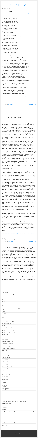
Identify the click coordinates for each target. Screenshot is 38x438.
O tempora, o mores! (25, 96)
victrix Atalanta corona (6, 366)
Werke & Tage (17, 233)
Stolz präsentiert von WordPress (13, 433)
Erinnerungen (28, 233)
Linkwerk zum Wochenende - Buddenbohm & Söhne (11, 401)
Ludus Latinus (8, 96)
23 (9, 420)
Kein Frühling (4, 385)
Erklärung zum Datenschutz (7, 309)
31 (14, 422)
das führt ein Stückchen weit (7, 330)
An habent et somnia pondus (7, 323)
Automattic (27, 433)
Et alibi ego (4, 313)
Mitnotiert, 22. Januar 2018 (11, 118)
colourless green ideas (6, 327)
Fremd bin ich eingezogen (10, 233)
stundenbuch (4, 359)
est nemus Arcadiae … (6, 336)
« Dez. (3, 425)
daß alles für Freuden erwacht (7, 332)
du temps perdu (5, 334)
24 (14, 420)
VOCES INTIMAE (19, 5)
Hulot (3, 397)
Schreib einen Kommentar (32, 13)
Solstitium (4, 382)
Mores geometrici (5, 346)
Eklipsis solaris (5, 376)
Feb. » (6, 425)
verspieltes (4, 364)
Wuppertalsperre (5, 379)
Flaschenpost (4, 339)
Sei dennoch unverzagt (6, 357)
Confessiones (4, 328)
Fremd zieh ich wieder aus (7, 343)
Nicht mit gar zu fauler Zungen (16, 96)
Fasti (3, 337)
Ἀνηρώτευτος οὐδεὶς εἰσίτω (6, 370)
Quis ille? (3, 311)
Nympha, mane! (5, 350)
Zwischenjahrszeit (8, 239)
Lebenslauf (32, 233)
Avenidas (3, 325)
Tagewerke (4, 361)
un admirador (7, 11)
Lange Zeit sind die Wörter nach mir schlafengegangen (12, 308)
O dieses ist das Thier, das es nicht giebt (9, 352)
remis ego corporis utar (6, 355)
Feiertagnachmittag (5, 388)
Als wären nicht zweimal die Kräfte (8, 321)
